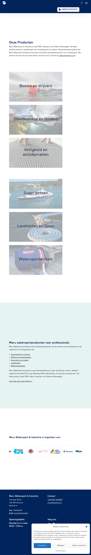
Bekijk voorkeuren (79, 545)
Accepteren (42, 545)
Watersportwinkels (18, 366)
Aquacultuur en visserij (20, 360)
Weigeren (60, 545)
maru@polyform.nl (54, 503)
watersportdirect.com (67, 56)
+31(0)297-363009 (54, 500)
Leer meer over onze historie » (20, 381)
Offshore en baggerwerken (21, 357)
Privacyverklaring (60, 550)
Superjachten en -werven (20, 354)
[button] (86, 527)
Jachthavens (15, 363)
